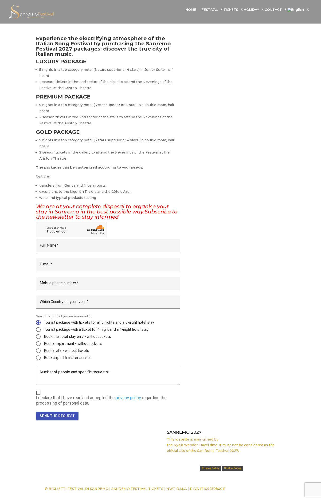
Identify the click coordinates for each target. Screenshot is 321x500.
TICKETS (230, 10)
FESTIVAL (210, 10)
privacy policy (128, 397)
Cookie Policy (232, 468)
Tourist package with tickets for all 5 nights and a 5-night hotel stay (99, 322)
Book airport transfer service (68, 357)
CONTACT (273, 10)
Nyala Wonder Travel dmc (195, 445)
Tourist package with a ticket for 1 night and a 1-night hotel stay (96, 329)
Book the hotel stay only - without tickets (77, 336)
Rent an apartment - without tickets (73, 343)
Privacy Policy (210, 468)
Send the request (57, 416)
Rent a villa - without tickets (66, 350)
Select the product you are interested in (63, 316)
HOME (190, 10)
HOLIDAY (251, 10)
